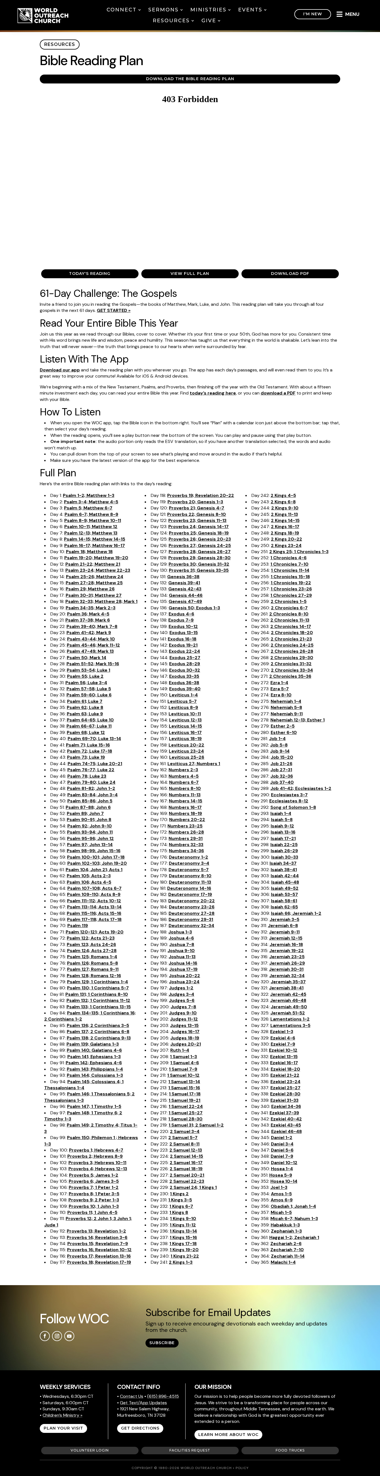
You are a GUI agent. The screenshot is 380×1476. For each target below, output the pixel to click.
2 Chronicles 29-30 (291, 658)
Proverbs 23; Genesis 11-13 (197, 520)
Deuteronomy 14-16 (189, 888)
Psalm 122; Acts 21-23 (91, 938)
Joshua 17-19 (183, 969)
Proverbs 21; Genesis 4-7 (196, 508)
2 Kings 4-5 (283, 495)
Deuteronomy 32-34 (191, 925)
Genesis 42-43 (184, 589)
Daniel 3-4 (282, 1144)
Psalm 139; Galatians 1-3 (92, 1044)
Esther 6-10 (284, 732)
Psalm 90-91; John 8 (89, 819)
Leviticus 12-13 (185, 720)
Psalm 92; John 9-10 (89, 826)
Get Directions (140, 1428)
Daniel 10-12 (284, 1162)
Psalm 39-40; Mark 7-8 (91, 626)
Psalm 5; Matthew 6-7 (88, 508)
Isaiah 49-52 (284, 888)
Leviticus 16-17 (185, 732)
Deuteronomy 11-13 (190, 882)
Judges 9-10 (183, 1013)
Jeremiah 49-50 (289, 1007)
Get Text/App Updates (143, 1403)
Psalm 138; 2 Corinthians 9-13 (99, 1038)
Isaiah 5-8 (282, 819)
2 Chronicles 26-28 (292, 651)
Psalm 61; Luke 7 (84, 701)
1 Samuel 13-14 (184, 1082)
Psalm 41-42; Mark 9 (88, 632)
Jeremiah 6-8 (283, 925)
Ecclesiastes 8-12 (288, 801)
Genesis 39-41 (184, 583)
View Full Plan (190, 273)
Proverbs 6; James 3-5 (94, 1181)
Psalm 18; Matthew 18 (89, 552)
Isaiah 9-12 (282, 826)
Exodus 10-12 (183, 626)
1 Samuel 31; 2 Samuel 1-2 (196, 1125)
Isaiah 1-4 (280, 813)
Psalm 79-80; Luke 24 (91, 782)
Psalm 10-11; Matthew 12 (90, 526)
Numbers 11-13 (185, 795)
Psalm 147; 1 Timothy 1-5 (94, 1106)
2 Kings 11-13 (284, 514)
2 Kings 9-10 (284, 508)
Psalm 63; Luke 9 (85, 714)
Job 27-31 (281, 770)
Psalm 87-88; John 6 (88, 807)
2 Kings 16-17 (285, 526)
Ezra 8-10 (281, 695)
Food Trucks (290, 1450)
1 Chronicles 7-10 (289, 564)
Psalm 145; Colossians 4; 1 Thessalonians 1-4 (84, 1085)
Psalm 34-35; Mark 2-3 (90, 608)
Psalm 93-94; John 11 (90, 832)
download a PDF (278, 393)
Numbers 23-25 (185, 826)
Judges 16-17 (185, 1031)
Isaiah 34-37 (283, 863)
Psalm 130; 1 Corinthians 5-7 (98, 988)
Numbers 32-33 (186, 844)
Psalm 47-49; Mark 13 (90, 651)
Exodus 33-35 (184, 676)
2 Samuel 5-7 (183, 1137)
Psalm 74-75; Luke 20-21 (95, 764)
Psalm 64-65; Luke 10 (90, 720)
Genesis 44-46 (186, 595)
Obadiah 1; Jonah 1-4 (293, 1206)
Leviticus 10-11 (185, 714)
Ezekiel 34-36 (286, 1106)
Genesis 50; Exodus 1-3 (194, 608)
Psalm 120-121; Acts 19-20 (95, 932)
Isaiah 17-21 (283, 838)
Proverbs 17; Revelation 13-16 (99, 1256)
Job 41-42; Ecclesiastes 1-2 (300, 788)
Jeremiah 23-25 (287, 957)
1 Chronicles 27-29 (291, 595)
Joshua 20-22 (184, 976)
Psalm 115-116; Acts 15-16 (94, 913)
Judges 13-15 (184, 1025)
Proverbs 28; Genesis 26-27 (200, 552)
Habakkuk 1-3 (285, 1225)
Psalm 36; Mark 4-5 (88, 614)
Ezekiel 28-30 (285, 1094)
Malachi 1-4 (283, 1262)
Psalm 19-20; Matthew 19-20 (96, 558)
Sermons (163, 10)
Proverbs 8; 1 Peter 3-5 (94, 1194)
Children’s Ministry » (62, 1415)
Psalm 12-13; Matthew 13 (90, 533)
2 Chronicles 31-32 (291, 664)
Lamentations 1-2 (290, 1019)
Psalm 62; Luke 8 (85, 707)
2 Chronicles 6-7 (289, 608)
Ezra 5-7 (279, 689)
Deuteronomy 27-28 (191, 913)
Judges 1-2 (181, 988)
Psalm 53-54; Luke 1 (88, 670)
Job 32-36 (281, 776)
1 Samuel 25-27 (186, 1113)
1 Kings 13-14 (183, 1231)
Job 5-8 (279, 745)
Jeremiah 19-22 (286, 950)
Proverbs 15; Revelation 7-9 (97, 1243)
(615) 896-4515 (163, 1396)
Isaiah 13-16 (283, 832)
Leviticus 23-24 (186, 751)
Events (250, 10)
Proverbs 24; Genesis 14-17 (198, 526)
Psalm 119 (77, 925)
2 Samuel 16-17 (186, 1162)
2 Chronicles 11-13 (289, 620)
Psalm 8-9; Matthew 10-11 (92, 520)
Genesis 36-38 (183, 577)
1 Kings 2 (179, 1194)
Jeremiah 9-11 (284, 932)
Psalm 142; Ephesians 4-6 (94, 1063)
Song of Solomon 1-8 (293, 807)
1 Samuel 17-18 (185, 1094)
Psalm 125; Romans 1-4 (92, 957)
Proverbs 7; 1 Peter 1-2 (94, 1187)
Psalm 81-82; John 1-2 (91, 788)
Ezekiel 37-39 (284, 1113)
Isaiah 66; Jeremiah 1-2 (296, 913)
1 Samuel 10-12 (183, 1075)
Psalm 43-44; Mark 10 (91, 639)
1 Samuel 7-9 (183, 1069)
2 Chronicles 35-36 (290, 676)
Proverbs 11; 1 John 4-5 (92, 1212)
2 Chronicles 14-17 (290, 626)
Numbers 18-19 (185, 813)
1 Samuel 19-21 (184, 1100)
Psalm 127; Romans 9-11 (93, 969)
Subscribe (162, 1342)
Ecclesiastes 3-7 (289, 795)
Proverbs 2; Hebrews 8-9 (95, 1156)
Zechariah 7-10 (287, 1250)
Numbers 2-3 (183, 770)
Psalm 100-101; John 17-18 (96, 857)
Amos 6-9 (282, 1200)
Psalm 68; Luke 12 (86, 732)
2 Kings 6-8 (283, 502)
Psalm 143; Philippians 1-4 (95, 1069)
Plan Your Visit (63, 1428)
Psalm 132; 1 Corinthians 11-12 (98, 1000)
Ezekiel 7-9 (283, 1044)
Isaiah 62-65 (284, 907)
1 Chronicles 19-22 (291, 583)
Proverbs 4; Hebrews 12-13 (97, 1169)
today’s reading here (213, 393)
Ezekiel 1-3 (281, 1031)
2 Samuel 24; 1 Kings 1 (193, 1187)
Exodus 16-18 (182, 639)
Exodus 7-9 (181, 620)
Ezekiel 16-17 (284, 1063)
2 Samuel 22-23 (186, 1181)
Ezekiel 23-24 (285, 1082)
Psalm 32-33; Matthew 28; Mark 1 (101, 601)
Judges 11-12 (184, 1019)
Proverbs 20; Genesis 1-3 (195, 502)
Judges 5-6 (181, 1000)
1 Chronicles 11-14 (290, 570)
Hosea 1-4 (282, 1169)
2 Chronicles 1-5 (289, 601)
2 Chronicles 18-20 (292, 632)
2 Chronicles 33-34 (292, 670)
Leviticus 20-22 (186, 745)
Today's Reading (89, 273)
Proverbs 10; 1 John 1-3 (94, 1206)
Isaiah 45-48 (285, 882)
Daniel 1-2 (281, 1137)
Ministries (208, 10)
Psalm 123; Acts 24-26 (91, 944)
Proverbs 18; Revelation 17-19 (99, 1262)
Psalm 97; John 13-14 (90, 844)
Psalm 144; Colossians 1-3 (95, 1075)
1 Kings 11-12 (183, 1225)
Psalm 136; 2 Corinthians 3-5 (98, 1025)
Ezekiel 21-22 (284, 1075)
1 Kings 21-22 (185, 1256)
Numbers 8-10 (185, 788)
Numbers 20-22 (187, 819)
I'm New (312, 13)
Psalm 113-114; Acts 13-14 (94, 907)
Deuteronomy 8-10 (190, 876)
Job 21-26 (281, 764)
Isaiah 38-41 (284, 870)
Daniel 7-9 (282, 1156)
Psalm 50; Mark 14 (86, 658)
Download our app (60, 370)
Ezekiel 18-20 (285, 1069)
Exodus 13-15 (183, 632)
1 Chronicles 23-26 (291, 589)
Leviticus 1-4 (183, 695)
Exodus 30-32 (184, 670)
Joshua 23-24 (184, 982)
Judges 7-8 (183, 1007)
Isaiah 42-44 (285, 876)
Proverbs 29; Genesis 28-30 (199, 558)
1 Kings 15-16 (183, 1237)
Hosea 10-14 (283, 1181)
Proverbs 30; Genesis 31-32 (199, 564)
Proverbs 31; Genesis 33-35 (199, 570)
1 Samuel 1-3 (183, 1056)
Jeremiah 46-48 (288, 1000)
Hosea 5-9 (280, 1175)
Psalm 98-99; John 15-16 (93, 851)
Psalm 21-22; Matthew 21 (92, 564)
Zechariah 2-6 (286, 1243)
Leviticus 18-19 (185, 738)
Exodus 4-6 (181, 614)
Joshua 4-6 (181, 938)
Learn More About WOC (228, 1434)
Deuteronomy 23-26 (191, 907)
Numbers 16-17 (185, 807)
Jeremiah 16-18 (286, 944)
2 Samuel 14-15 (186, 1156)
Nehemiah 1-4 (286, 701)
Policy (242, 1468)
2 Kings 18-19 (285, 533)
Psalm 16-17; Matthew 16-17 (94, 545)
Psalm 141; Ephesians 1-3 (94, 1056)
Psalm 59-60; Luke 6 (89, 695)
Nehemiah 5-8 (286, 707)
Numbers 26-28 (186, 832)
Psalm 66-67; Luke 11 (89, 726)
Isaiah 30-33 (284, 857)
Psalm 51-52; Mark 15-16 (92, 664)
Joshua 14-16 (183, 963)
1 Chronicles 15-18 (290, 577)
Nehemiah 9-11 (287, 714)
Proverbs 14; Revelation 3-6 (97, 1237)
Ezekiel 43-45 (286, 1125)
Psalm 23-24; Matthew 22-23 (97, 570)
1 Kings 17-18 (183, 1243)
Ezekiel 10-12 (283, 1050)
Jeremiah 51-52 (287, 1013)
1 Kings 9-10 (183, 1218)
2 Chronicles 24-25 (292, 645)
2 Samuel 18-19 (186, 1169)
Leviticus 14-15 (185, 726)
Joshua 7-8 (181, 944)
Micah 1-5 (281, 1212)
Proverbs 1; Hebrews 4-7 (96, 1150)
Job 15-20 (282, 757)
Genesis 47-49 (185, 601)
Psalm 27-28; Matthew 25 (94, 583)
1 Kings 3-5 (180, 1200)
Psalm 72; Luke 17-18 (89, 751)
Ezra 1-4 (279, 683)
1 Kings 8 (178, 1212)
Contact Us (131, 1396)
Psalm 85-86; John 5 (89, 801)
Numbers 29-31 (186, 838)
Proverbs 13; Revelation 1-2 (96, 1231)
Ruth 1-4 (179, 1050)
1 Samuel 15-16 (184, 1088)
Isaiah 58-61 (284, 901)
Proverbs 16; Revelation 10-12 (99, 1250)
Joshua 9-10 (181, 950)
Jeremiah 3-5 (284, 919)
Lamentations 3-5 (290, 1025)
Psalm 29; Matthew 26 (90, 589)
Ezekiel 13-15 (284, 1056)
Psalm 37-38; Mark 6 (87, 620)
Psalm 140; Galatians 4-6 (94, 1050)
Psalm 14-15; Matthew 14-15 (94, 539)
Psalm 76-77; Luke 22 (90, 770)
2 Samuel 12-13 (185, 1150)
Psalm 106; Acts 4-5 (89, 882)
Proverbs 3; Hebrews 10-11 (97, 1162)
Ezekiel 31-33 (284, 1100)
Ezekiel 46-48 (286, 1131)
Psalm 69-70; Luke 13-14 (94, 738)
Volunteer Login (90, 1450)
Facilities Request (189, 1450)
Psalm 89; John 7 (85, 813)
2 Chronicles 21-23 (291, 639)
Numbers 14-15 (185, 801)
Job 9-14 (280, 751)
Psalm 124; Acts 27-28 (92, 950)
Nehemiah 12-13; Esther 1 (297, 720)
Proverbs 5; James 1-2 (93, 1175)
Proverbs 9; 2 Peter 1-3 (93, 1200)
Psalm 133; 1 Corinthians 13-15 (98, 1007)
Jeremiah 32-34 (287, 976)
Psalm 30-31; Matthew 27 (94, 595)
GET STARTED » (113, 310)
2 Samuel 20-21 (187, 1175)
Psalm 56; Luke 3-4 (86, 683)
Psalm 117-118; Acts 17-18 (94, 919)
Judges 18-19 (184, 1038)
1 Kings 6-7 (181, 1206)
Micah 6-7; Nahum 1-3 (294, 1218)
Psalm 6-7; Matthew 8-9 (91, 514)
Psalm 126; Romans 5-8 (92, 963)
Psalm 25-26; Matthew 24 (94, 577)
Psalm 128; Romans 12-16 (94, 976)
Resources (171, 21)
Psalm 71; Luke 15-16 (88, 745)
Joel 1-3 (278, 1187)
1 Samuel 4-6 (184, 1063)
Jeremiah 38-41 (286, 988)
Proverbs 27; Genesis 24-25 (200, 545)
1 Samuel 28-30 (185, 1119)
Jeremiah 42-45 (288, 994)
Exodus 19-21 (183, 645)
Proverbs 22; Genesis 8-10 (196, 514)
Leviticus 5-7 (182, 701)
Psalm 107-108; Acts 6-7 (94, 888)
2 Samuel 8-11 (184, 1144)
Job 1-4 (277, 738)
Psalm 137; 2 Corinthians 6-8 (98, 1031)
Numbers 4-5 (184, 776)
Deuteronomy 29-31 (191, 919)
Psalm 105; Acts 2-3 (89, 876)
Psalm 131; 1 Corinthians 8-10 (96, 994)
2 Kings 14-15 (285, 520)
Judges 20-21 (185, 1044)
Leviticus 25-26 (186, 757)
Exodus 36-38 (184, 683)
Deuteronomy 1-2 (188, 857)
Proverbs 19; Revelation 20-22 (200, 495)
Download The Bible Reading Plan (190, 78)
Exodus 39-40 (185, 689)
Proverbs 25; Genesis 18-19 (199, 533)
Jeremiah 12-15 (285, 938)
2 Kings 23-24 (286, 545)
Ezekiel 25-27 (285, 1088)
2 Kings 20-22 (286, 539)
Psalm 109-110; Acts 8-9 (93, 894)
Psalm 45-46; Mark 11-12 (93, 645)
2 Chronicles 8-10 (289, 614)
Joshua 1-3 (180, 932)
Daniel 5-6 (282, 1150)
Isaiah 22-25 (284, 844)
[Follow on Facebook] (45, 1336)
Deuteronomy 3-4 (189, 863)
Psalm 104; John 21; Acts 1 (94, 870)
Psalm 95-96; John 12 (90, 838)
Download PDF (290, 273)
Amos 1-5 (281, 1194)
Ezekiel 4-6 (282, 1038)
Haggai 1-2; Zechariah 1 (294, 1237)
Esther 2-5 (283, 726)
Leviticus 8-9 (183, 707)
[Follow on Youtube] (69, 1336)
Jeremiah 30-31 (286, 969)
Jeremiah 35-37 (288, 982)
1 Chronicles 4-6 (288, 558)
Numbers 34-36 (186, 851)
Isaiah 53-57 (284, 894)
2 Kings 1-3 (181, 1262)
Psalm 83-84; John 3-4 (92, 795)
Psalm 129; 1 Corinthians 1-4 (97, 982)
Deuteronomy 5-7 (189, 870)
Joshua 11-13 (182, 957)
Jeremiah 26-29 (287, 963)
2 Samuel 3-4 (184, 1131)
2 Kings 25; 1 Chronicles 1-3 (299, 552)
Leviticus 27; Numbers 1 (193, 764)
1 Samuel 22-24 (186, 1106)
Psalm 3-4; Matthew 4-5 (91, 502)
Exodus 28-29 (184, 664)
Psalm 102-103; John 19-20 (97, 863)
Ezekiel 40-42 (286, 1119)
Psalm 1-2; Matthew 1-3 (88, 495)
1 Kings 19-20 (184, 1250)
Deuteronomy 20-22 (191, 901)
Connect (122, 10)
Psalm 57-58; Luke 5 (88, 689)
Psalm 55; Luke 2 (85, 676)
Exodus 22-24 (184, 651)
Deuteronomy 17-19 (190, 894)
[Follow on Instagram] (57, 1336)
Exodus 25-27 (184, 658)
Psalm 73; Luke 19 (86, 757)
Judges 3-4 (181, 994)
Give (208, 21)
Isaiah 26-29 (284, 851)
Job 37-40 (282, 782)
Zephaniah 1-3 (286, 1231)
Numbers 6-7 (184, 782)
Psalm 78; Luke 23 (86, 776)
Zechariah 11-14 (288, 1256)
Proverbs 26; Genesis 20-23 (200, 539)
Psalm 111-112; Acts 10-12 (94, 901)
